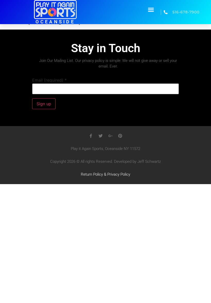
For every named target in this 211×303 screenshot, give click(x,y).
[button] (151, 9)
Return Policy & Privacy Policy (105, 174)
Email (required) (49, 80)
